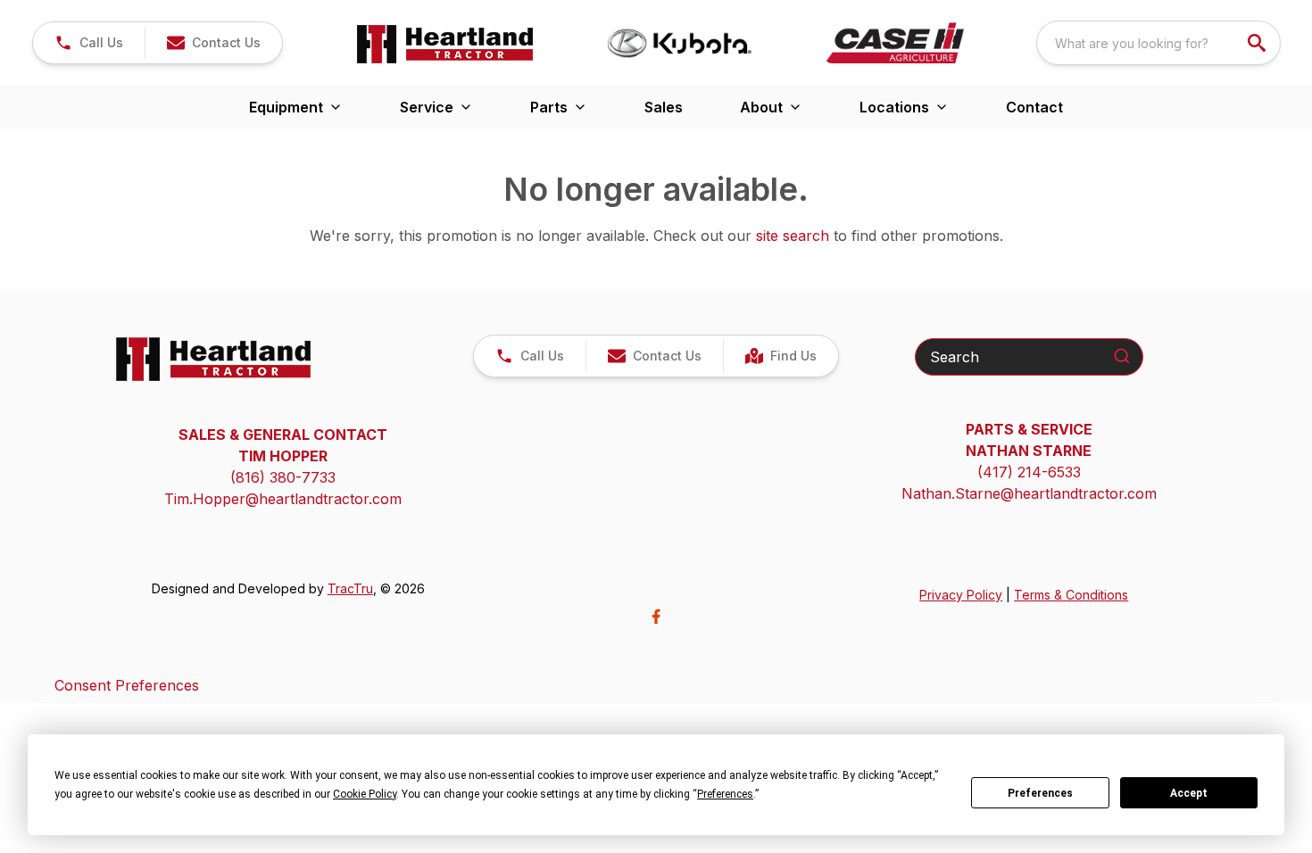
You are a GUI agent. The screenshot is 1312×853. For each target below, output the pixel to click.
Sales (663, 107)
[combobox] (1158, 42)
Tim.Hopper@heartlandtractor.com (283, 499)
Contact (1034, 107)
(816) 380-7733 (283, 477)
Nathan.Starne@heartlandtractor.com (1029, 493)
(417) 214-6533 (1029, 472)
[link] (780, 356)
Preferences (1040, 793)
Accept (1189, 793)
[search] (1258, 42)
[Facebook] (656, 616)
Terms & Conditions (1071, 594)
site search (792, 235)
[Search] (1122, 356)
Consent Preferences (126, 685)
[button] (89, 43)
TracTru (350, 588)
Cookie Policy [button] (364, 794)
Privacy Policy (960, 594)
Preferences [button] (725, 794)
